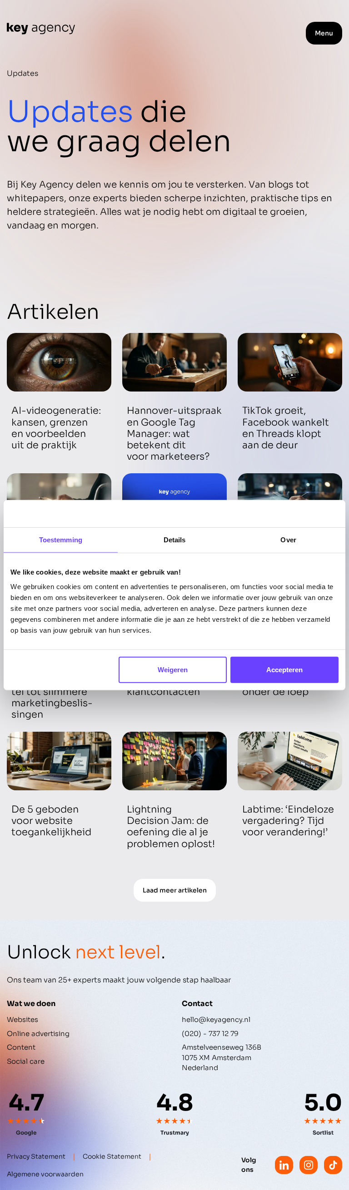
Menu (324, 33)
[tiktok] (333, 1165)
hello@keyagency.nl (216, 1019)
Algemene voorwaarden (45, 1174)
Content (21, 1047)
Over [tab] (288, 540)
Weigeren (173, 669)
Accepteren (284, 669)
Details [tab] (175, 540)
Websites (22, 1019)
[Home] (41, 28)
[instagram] (308, 1165)
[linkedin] (284, 1165)
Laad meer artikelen (175, 890)
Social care (26, 1061)
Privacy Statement (36, 1156)
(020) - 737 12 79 (210, 1033)
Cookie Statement (112, 1156)
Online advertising (38, 1033)
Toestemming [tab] (60, 540)
